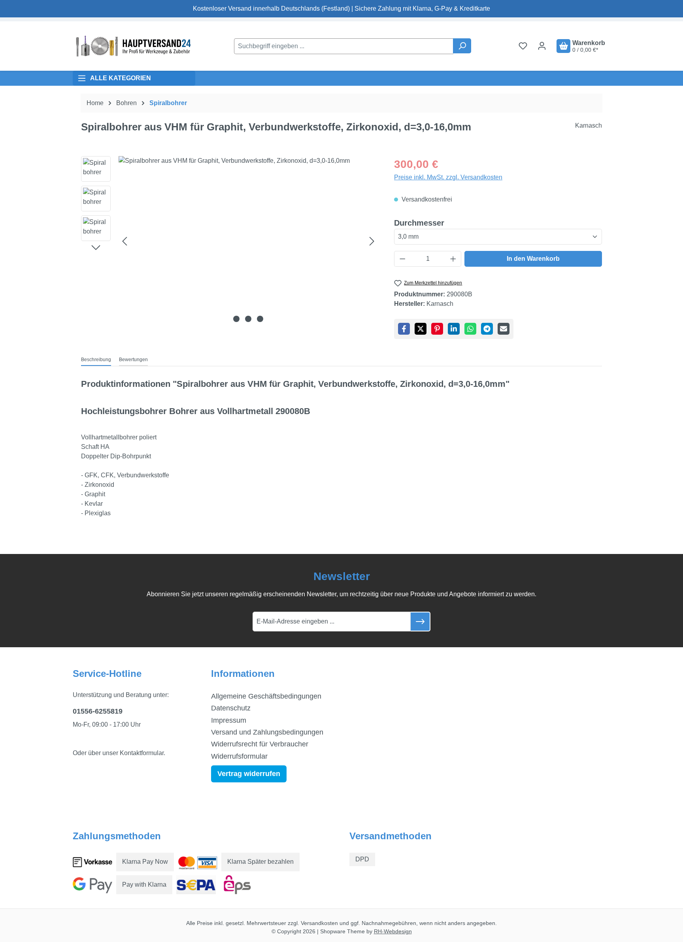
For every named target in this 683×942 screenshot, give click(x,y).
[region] (229, 241)
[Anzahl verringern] (402, 259)
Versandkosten (319, 923)
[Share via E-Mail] (503, 329)
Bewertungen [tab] (133, 359)
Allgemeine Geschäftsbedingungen (266, 696)
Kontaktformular (142, 753)
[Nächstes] (372, 241)
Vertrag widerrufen (248, 774)
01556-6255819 (98, 711)
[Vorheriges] (124, 241)
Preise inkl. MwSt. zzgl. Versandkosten (448, 177)
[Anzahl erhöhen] (453, 259)
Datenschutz (231, 708)
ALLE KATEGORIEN (120, 78)
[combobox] (343, 46)
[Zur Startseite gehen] (132, 46)
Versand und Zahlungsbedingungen (267, 732)
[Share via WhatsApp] (470, 329)
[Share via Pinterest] (437, 329)
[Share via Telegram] (487, 329)
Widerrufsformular (239, 756)
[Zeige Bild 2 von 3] (248, 319)
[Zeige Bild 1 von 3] (236, 319)
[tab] (96, 360)
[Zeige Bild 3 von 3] (260, 319)
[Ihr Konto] (541, 46)
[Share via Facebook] (404, 329)
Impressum (228, 720)
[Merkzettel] (522, 46)
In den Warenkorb (533, 258)
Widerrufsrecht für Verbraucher (259, 744)
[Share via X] (420, 329)
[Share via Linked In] (454, 329)
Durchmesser (419, 222)
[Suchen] (462, 45)
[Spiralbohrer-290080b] (248, 241)
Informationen (243, 673)
